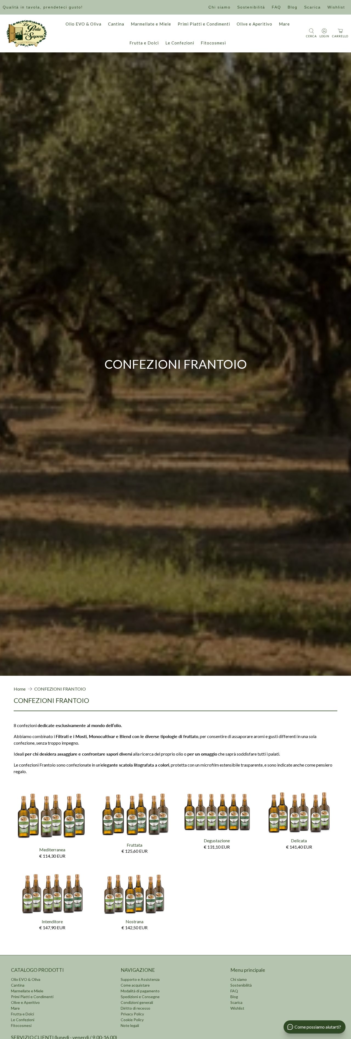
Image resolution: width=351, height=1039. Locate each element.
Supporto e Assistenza (140, 979)
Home (20, 689)
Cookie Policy (132, 1019)
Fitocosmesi (213, 42)
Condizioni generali (137, 1002)
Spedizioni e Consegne (140, 996)
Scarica (312, 7)
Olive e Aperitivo (254, 23)
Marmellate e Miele (151, 23)
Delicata (299, 840)
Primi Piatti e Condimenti (204, 23)
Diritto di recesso (135, 1008)
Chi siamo (219, 7)
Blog (293, 7)
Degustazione (217, 840)
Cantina (116, 23)
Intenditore (52, 921)
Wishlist (336, 7)
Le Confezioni (179, 42)
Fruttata (134, 844)
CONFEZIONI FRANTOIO (60, 689)
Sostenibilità (251, 7)
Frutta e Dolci (144, 42)
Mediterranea (52, 849)
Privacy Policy (132, 1014)
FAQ (276, 7)
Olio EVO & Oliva (83, 23)
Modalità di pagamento (140, 991)
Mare (284, 23)
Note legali (130, 1025)
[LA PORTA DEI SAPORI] (26, 33)
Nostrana (134, 921)
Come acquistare (135, 985)
